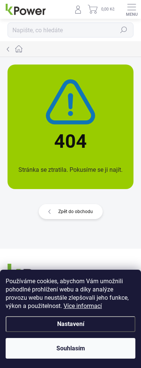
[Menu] (131, 9)
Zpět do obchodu (75, 211)
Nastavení (70, 323)
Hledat (123, 30)
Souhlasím (70, 348)
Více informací (83, 305)
